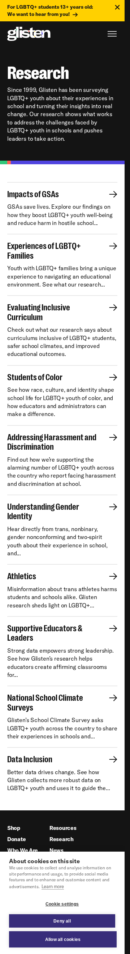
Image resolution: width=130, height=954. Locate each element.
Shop (13, 827)
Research (61, 839)
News (56, 850)
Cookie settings (62, 904)
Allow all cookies (63, 939)
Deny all (62, 921)
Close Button (117, 7)
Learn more (53, 886)
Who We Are (22, 850)
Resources (62, 827)
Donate (16, 839)
